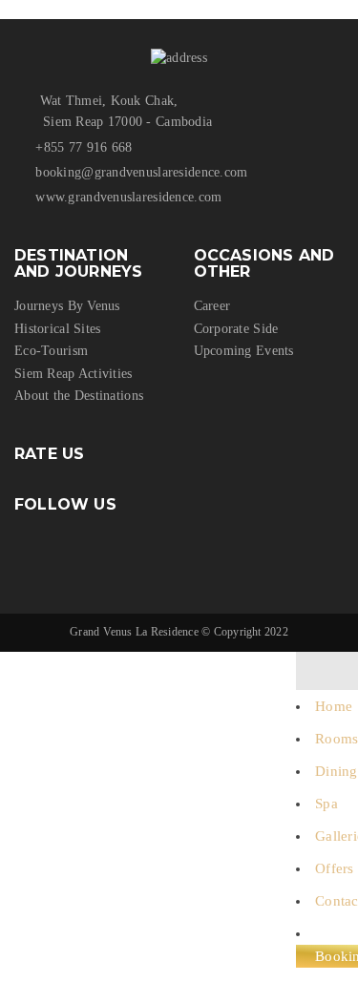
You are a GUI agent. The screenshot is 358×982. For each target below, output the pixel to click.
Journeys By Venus (67, 306)
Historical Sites (57, 329)
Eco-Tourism (51, 351)
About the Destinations (78, 395)
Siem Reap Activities (73, 373)
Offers (334, 868)
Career (212, 306)
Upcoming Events (244, 351)
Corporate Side (236, 329)
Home (333, 706)
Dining (336, 771)
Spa (326, 803)
